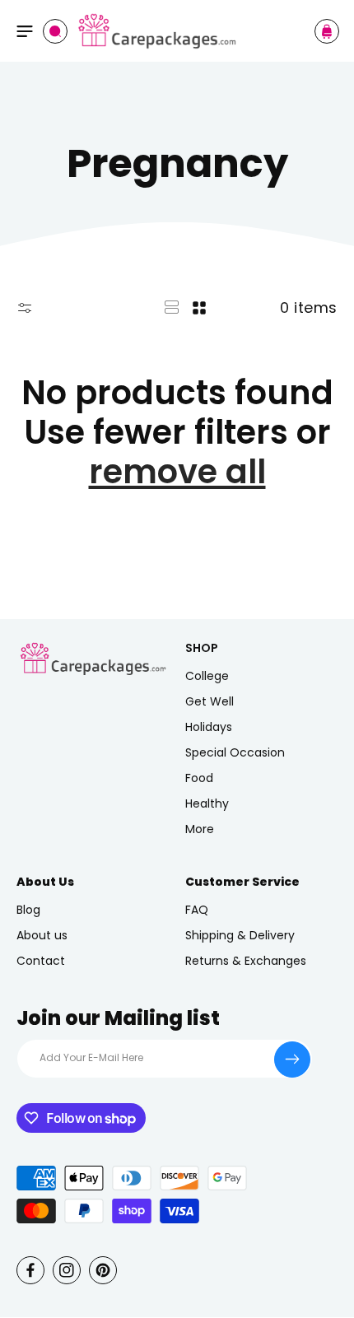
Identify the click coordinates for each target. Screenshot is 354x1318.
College (207, 676)
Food (199, 778)
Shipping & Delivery (240, 935)
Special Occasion (235, 752)
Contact (40, 960)
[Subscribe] (292, 1059)
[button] (25, 31)
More (199, 829)
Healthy (207, 803)
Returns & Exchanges (245, 960)
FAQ (196, 909)
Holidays (208, 727)
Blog (28, 909)
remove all (177, 471)
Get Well (209, 701)
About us (42, 935)
